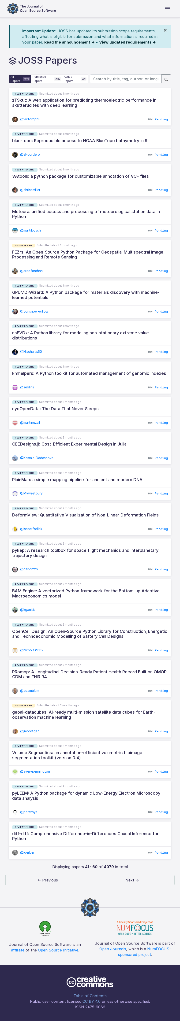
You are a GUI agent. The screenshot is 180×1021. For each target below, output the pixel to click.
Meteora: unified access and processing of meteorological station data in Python (86, 214)
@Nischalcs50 (30, 352)
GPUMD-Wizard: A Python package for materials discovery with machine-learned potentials (86, 295)
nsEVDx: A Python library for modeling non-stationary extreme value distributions (80, 335)
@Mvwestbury (31, 493)
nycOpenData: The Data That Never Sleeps (55, 408)
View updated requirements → (127, 42)
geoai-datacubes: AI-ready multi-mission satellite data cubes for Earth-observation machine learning (83, 715)
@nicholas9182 (31, 650)
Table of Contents (90, 995)
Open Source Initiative (58, 950)
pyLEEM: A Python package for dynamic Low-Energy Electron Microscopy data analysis (86, 796)
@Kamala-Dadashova (36, 458)
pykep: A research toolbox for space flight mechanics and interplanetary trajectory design (85, 553)
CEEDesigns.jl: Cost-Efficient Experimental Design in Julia (69, 444)
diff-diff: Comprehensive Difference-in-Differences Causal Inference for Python (85, 836)
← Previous (48, 880)
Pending (161, 119)
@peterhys (28, 812)
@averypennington (34, 771)
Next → (132, 880)
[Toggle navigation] (167, 8)
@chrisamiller (29, 190)
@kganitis (27, 610)
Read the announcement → (69, 42)
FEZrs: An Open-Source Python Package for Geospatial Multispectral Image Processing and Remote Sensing (87, 255)
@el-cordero (29, 154)
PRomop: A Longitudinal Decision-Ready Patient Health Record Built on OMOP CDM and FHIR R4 (89, 674)
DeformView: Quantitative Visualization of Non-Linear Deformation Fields (85, 514)
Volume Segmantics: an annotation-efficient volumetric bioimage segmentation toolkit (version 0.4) (77, 755)
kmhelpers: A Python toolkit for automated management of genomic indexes (89, 373)
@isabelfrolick (30, 529)
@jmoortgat (29, 731)
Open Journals (112, 949)
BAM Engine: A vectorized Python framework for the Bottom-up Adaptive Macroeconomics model (86, 593)
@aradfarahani (31, 271)
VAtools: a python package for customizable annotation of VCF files (80, 176)
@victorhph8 (30, 119)
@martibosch (30, 230)
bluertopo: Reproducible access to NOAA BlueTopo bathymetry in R (79, 140)
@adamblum (29, 691)
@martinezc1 (29, 422)
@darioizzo (28, 569)
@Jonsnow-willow (33, 311)
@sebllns (26, 387)
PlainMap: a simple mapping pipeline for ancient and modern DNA (77, 479)
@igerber (26, 852)
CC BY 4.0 (91, 1001)
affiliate (17, 950)
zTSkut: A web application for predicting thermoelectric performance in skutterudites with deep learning (84, 103)
